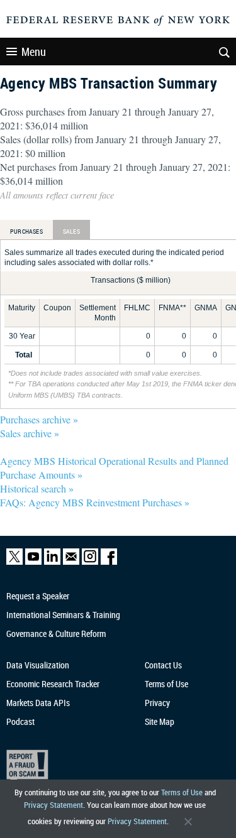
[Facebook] (109, 562)
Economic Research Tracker (52, 684)
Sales (71, 231)
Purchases (26, 231)
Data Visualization (37, 665)
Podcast (20, 721)
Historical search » (37, 488)
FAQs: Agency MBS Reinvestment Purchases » (94, 502)
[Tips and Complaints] (112, 766)
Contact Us (163, 665)
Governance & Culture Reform (56, 633)
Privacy (157, 703)
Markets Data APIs (38, 703)
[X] (14, 562)
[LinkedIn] (52, 562)
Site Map (159, 721)
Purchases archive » (39, 419)
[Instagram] (90, 562)
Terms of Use (182, 792)
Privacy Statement (53, 804)
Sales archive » (29, 433)
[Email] (71, 562)
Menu (33, 51)
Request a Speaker (37, 596)
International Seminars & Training (63, 615)
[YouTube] (33, 562)
